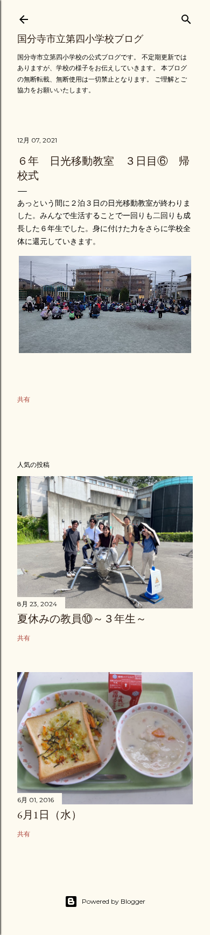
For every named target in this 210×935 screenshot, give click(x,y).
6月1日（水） (49, 815)
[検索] (186, 17)
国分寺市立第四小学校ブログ (80, 38)
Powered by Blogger (113, 901)
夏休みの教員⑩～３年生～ (81, 619)
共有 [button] (23, 399)
